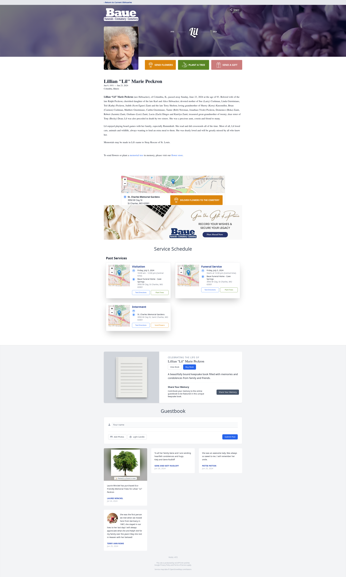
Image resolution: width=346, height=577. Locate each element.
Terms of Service (180, 565)
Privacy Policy (165, 565)
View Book (174, 367)
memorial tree (136, 155)
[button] (173, 181)
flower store (177, 155)
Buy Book (189, 367)
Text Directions (141, 292)
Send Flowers (160, 325)
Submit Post (230, 437)
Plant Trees (160, 292)
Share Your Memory (228, 392)
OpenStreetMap (176, 569)
